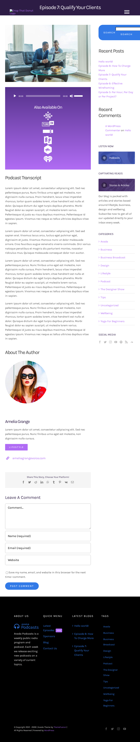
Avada (104, 241)
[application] (47, 96)
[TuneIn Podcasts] (48, 121)
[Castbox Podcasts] (48, 146)
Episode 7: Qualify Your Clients (81, 650)
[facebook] (106, 728)
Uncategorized (109, 305)
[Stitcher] (48, 128)
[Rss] (126, 342)
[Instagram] (110, 342)
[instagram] (118, 728)
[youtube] (124, 728)
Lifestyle (105, 273)
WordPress (49, 730)
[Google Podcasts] (48, 112)
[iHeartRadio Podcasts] (48, 155)
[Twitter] (105, 342)
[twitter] (112, 728)
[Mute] (71, 96)
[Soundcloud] (131, 342)
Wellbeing (107, 313)
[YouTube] (115, 342)
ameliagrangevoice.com (29, 458)
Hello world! (106, 61)
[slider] (79, 96)
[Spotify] (121, 342)
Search (109, 32)
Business (106, 249)
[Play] (15, 96)
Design (105, 265)
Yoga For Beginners (112, 321)
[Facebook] (100, 342)
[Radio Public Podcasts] (48, 136)
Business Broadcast (113, 257)
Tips (103, 297)
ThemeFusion (60, 727)
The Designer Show (112, 289)
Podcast (105, 281)
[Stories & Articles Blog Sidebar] (117, 180)
